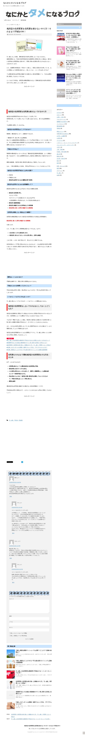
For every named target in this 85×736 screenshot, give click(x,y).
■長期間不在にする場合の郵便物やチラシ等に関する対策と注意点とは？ (27, 342)
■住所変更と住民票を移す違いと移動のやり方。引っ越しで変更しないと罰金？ (29, 345)
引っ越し (11, 420)
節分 (58, 160)
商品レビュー (60, 131)
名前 (10, 616)
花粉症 (58, 128)
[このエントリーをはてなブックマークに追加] (22, 462)
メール (11, 621)
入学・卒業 (60, 149)
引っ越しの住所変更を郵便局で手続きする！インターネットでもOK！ (30, 719)
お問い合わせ (7, 20)
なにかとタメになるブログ (14, 3)
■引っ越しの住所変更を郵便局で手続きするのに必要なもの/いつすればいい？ (28, 340)
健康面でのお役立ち (62, 121)
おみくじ (59, 115)
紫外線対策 (60, 126)
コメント (11, 599)
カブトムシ (60, 170)
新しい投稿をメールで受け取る (19, 635)
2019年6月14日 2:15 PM (14, 545)
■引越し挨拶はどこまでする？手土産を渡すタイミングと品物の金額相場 (27, 349)
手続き (16, 420)
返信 (11, 496)
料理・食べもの (61, 166)
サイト (11, 627)
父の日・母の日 (61, 158)
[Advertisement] (29, 97)
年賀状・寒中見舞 (61, 151)
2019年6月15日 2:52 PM (17, 569)
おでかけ (59, 112)
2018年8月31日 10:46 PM (15, 482)
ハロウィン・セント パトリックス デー (67, 142)
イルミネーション (61, 119)
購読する (61, 24)
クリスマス (60, 140)
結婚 (58, 175)
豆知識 (20, 420)
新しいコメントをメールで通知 (19, 633)
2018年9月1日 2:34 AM (17, 507)
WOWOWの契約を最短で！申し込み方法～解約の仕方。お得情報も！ (73, 35)
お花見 (58, 138)
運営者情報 (23, 20)
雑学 (58, 168)
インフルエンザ (61, 124)
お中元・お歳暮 (61, 136)
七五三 (58, 147)
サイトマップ (15, 20)
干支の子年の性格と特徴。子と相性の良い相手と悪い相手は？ (73, 48)
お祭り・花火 (60, 117)
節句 (58, 163)
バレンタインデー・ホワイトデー (65, 145)
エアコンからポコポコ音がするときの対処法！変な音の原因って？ (73, 91)
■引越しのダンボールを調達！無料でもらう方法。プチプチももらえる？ (27, 347)
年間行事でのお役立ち (62, 133)
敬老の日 (59, 156)
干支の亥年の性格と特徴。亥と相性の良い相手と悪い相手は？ (73, 62)
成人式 (58, 154)
